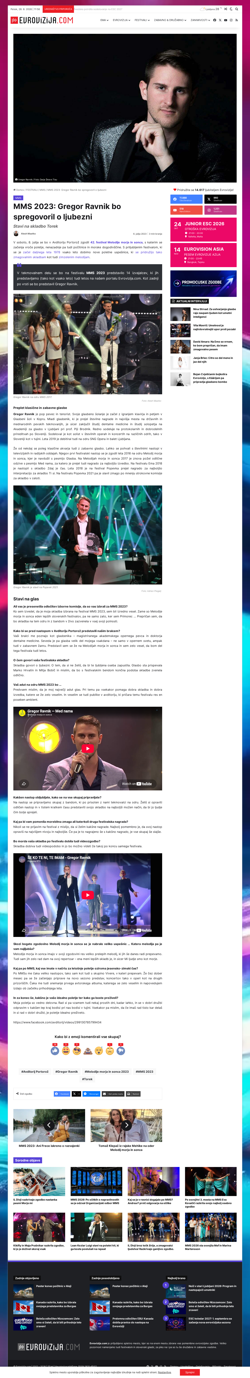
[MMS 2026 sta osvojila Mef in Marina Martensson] (211, 1227)
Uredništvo (187, 1366)
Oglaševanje (203, 1366)
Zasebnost (230, 1366)
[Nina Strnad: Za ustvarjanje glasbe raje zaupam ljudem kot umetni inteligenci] (180, 314)
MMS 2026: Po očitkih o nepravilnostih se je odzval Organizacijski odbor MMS (95, 1201)
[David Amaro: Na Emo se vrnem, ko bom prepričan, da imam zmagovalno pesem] (180, 347)
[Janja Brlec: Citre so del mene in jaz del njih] (180, 363)
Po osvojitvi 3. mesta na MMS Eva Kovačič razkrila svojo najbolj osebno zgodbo (208, 1203)
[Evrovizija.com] (42, 20)
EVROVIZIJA (120, 20)
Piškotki (216, 1366)
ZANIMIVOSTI (199, 20)
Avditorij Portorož (35, 1071)
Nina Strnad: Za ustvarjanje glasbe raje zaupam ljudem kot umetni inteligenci (214, 313)
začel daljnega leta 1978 (41, 252)
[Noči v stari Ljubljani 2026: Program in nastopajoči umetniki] (176, 1291)
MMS (42, 189)
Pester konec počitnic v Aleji (53, 1286)
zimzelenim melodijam (74, 257)
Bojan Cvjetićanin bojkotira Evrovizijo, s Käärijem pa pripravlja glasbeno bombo (210, 378)
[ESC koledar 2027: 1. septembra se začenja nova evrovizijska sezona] (176, 1323)
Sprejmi (189, 1372)
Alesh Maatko (28, 233)
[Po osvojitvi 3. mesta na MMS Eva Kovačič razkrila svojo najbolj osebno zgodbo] (211, 1181)
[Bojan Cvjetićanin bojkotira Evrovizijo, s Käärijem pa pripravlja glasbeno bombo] (180, 379)
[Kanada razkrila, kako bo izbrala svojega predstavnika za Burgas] (23, 1307)
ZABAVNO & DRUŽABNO (169, 20)
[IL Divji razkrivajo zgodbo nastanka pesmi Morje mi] (39, 1181)
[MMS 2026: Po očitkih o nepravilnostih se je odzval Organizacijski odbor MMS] (96, 1181)
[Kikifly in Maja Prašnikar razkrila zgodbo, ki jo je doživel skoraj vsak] (39, 1227)
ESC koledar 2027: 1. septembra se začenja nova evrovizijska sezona (115, 9)
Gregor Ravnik (67, 1071)
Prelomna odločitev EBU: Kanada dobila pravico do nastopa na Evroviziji (133, 1322)
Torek (88, 1079)
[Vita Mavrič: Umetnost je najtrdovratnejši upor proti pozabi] (180, 330)
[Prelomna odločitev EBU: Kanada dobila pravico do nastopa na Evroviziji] (100, 1323)
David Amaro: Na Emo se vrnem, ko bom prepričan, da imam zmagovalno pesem (213, 345)
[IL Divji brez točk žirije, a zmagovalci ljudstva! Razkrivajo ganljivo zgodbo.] (154, 1227)
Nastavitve (164, 1372)
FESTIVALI (141, 20)
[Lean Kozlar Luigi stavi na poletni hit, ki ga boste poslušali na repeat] (96, 1227)
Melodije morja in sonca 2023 (108, 1071)
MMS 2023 (145, 1071)
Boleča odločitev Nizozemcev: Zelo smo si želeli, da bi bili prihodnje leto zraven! (58, 1322)
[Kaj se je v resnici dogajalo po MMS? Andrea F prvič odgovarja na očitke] (154, 1181)
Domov (20, 189)
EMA (103, 20)
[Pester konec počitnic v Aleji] (23, 1291)
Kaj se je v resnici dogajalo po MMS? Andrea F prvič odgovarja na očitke (150, 1201)
